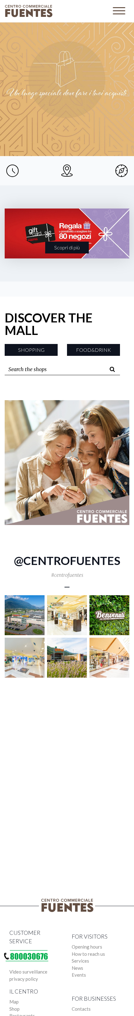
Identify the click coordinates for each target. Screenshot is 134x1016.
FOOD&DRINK (93, 350)
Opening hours (87, 947)
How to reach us (88, 954)
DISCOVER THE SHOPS (67, 95)
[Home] (30, 11)
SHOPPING (31, 350)
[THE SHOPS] (121, 171)
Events (79, 975)
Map (14, 1001)
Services (80, 961)
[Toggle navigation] (119, 11)
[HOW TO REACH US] (67, 171)
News (77, 968)
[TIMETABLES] (12, 171)
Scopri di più (67, 247)
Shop (14, 1009)
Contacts (81, 1009)
